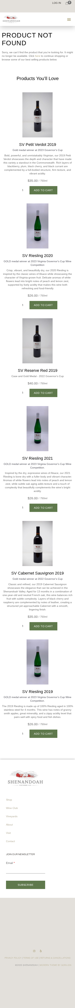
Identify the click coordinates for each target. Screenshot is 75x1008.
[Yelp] (40, 951)
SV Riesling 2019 (37, 691)
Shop (9, 799)
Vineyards (11, 816)
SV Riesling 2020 (37, 255)
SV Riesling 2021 (37, 458)
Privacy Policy (13, 958)
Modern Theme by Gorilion (55, 965)
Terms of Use (31, 958)
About (9, 824)
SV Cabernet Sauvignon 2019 (37, 573)
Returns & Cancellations (55, 958)
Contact (10, 841)
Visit (8, 832)
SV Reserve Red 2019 (37, 370)
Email (9, 863)
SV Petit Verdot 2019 (37, 144)
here (37, 55)
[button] (69, 19)
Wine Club (12, 808)
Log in (56, 2)
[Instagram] (34, 951)
